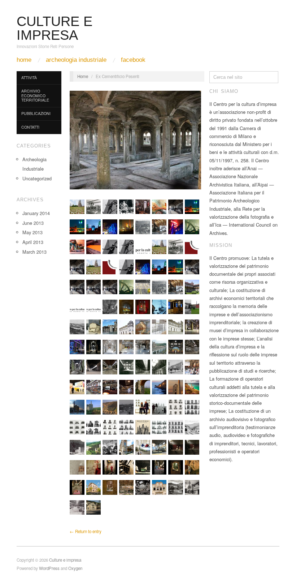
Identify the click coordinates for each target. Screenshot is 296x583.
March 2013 (34, 251)
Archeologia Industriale (76, 60)
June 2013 (33, 222)
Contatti (30, 127)
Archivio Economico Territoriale (35, 95)
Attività (29, 77)
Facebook (133, 60)
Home (24, 60)
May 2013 (32, 232)
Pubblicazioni (36, 113)
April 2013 (32, 242)
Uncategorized (37, 178)
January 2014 (36, 213)
